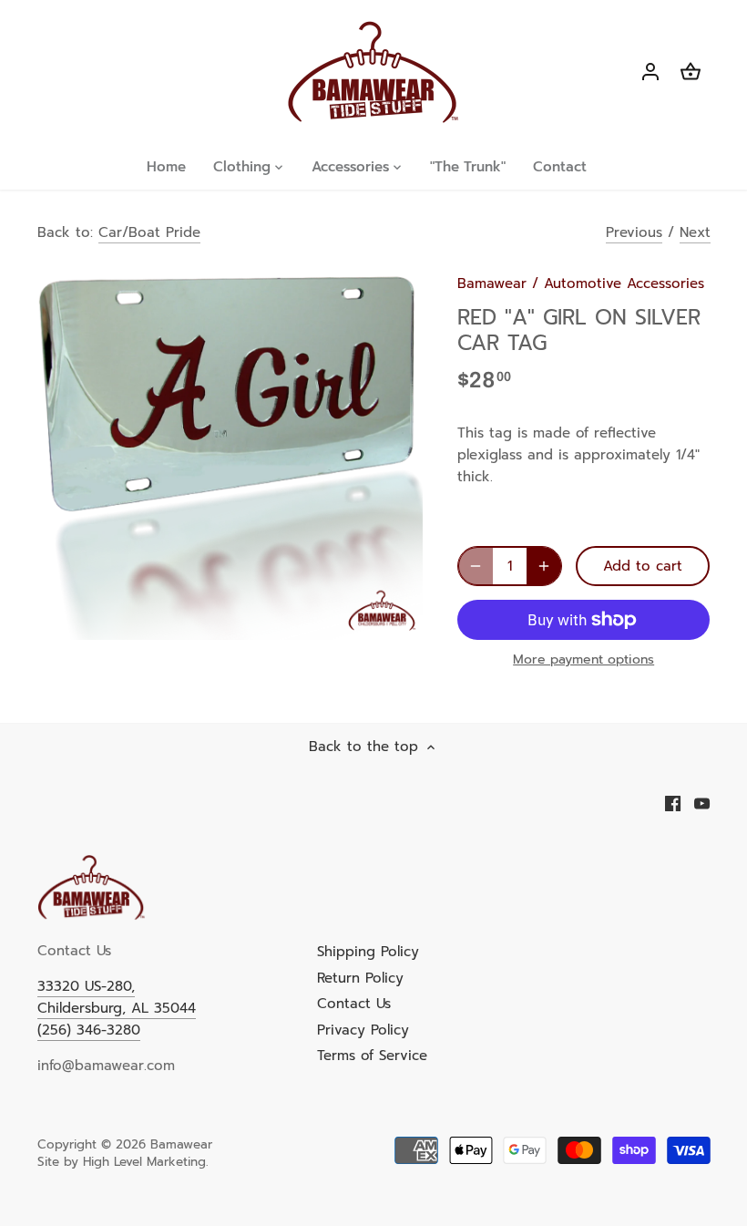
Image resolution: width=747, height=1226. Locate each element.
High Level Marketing (144, 1161)
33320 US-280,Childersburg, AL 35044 (116, 997)
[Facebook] (672, 802)
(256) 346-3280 (88, 1030)
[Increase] (544, 566)
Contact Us (354, 1004)
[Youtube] (702, 802)
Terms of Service (372, 1056)
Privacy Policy (363, 1030)
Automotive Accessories (624, 283)
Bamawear (492, 283)
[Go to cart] (690, 72)
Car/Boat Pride (149, 232)
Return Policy (360, 978)
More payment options (583, 659)
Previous (634, 232)
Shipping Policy (368, 952)
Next (695, 232)
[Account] (650, 72)
